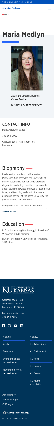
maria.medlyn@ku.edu (14, 129)
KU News (34, 358)
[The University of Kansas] (18, 292)
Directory (8, 351)
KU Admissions (38, 344)
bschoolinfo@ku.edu (13, 313)
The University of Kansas (18, 418)
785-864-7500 (9, 316)
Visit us (7, 336)
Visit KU (34, 336)
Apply (6, 344)
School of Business (11, 8)
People (7, 14)
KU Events (35, 366)
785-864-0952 (9, 135)
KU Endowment (38, 351)
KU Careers (36, 373)
